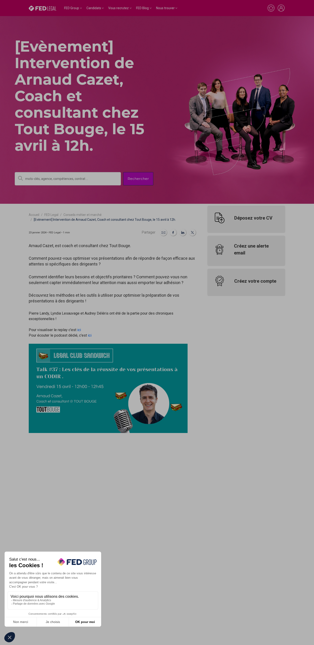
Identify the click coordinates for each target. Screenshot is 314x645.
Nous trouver (165, 8)
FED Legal (51, 215)
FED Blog (142, 8)
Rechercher (138, 178)
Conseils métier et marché (82, 215)
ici (79, 330)
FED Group (71, 8)
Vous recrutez (118, 8)
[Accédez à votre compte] (281, 8)
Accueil (34, 215)
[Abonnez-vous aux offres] (271, 8)
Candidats (93, 8)
